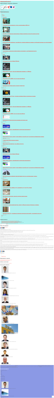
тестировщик (3, 367)
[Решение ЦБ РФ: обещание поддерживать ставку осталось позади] (5, 395)
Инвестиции (5, 147)
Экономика (5, 17)
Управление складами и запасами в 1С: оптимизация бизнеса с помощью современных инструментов (11, 222)
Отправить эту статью (4, 256)
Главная (2, 14)
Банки (4, 54)
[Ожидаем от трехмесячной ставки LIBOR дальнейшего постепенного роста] (5, 272)
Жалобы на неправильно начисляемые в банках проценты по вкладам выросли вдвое (21, 33)
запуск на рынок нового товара (44, 365)
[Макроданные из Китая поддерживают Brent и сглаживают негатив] (5, 322)
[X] (3, 227)
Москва (2, 215)
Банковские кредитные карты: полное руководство (13, 85)
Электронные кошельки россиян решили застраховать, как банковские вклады (20, 50)
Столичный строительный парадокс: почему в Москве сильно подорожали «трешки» (21, 204)
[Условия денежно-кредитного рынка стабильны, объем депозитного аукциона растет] (5, 348)
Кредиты (2, 87)
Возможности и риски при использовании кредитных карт (15, 120)
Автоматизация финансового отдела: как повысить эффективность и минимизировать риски (10, 221)
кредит (8, 366)
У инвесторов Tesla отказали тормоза (10, 140)
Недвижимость (5, 179)
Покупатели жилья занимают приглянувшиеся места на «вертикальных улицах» (20, 176)
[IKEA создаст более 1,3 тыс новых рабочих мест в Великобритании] (10, 333)
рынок (40, 366)
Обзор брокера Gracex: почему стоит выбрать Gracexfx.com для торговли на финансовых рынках (23, 136)
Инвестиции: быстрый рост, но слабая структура (13, 143)
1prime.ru (3, 250)
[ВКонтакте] (0, 227)
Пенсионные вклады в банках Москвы (11, 61)
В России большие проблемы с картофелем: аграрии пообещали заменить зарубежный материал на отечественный (27, 42)
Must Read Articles (2, 9)
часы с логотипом (9, 367)
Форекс (16, 365)
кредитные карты (13, 366)
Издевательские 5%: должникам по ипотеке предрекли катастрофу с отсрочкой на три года (22, 213)
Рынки (4, 123)
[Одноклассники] (1, 227)
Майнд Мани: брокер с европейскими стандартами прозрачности (16, 129)
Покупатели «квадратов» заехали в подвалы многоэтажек (15, 196)
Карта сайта (4, 15)
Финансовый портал (5, 1)
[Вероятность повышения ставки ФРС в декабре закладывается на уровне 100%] (5, 287)
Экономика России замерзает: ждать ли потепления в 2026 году (16, 25)
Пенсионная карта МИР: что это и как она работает (14, 78)
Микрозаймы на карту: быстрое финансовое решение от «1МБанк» (17, 71)
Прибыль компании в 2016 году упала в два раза (4, 260)
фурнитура (7, 367)
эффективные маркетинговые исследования (14, 367)
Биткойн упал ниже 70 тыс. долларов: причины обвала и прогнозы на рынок (19, 96)
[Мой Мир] (2, 227)
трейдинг (5, 367)
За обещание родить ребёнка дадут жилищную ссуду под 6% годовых (17, 187)
